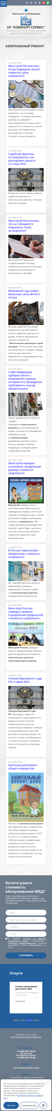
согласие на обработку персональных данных (27, 940)
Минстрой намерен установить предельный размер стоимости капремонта (24, 468)
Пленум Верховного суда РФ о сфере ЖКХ (25, 680)
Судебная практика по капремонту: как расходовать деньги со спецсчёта (21, 159)
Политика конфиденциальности (26, 1037)
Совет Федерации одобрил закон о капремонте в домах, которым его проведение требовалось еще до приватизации (25, 380)
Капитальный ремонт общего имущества (22, 766)
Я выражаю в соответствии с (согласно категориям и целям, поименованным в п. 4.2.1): (27, 943)
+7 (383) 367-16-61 (26, 1051)
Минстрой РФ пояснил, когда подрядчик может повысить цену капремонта (24, 71)
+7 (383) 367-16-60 (26, 1057)
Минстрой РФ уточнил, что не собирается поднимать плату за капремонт (23, 225)
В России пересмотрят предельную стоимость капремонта (24, 554)
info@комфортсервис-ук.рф (26, 1067)
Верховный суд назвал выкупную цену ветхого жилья (24, 294)
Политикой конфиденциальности (22, 943)
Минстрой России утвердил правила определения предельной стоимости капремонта (25, 613)
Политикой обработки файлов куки (23, 1096)
